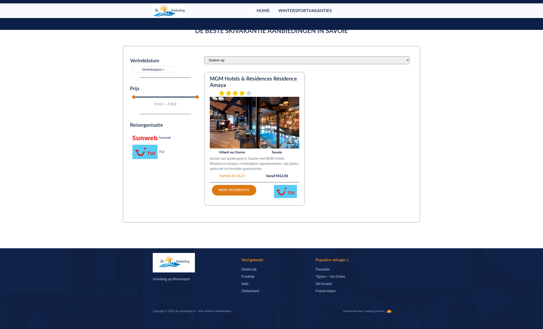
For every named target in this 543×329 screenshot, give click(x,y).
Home (263, 11)
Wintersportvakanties (305, 11)
